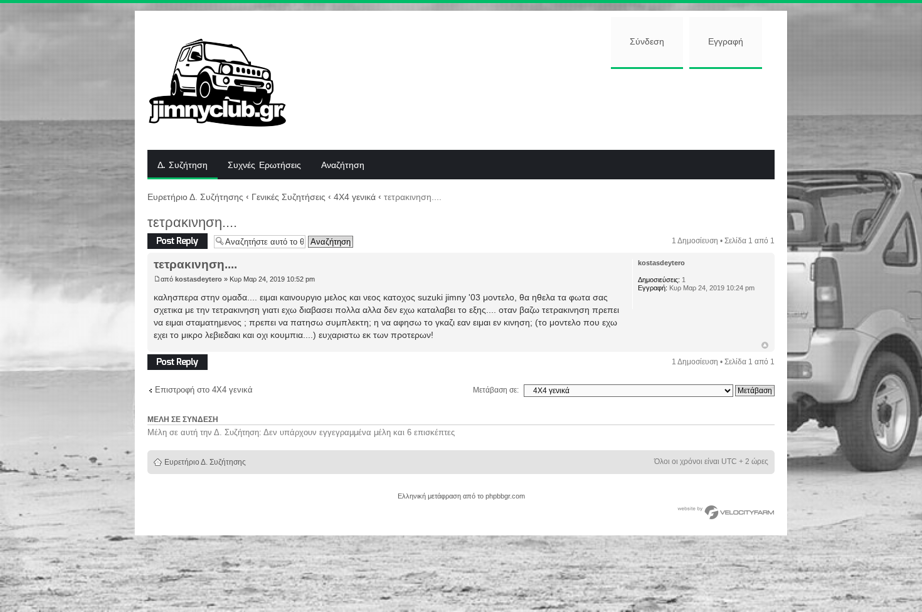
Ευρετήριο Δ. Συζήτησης (195, 197)
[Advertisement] (540, 108)
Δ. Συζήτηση (182, 165)
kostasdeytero (198, 279)
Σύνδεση (647, 42)
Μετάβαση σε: (496, 390)
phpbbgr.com (505, 496)
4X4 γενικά (355, 197)
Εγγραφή (725, 42)
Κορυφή (764, 345)
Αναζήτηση (342, 165)
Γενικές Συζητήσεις (289, 197)
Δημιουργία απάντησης (166, 241)
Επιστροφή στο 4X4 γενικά (204, 389)
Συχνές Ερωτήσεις (264, 165)
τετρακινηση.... (192, 222)
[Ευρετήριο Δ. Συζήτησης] (226, 80)
